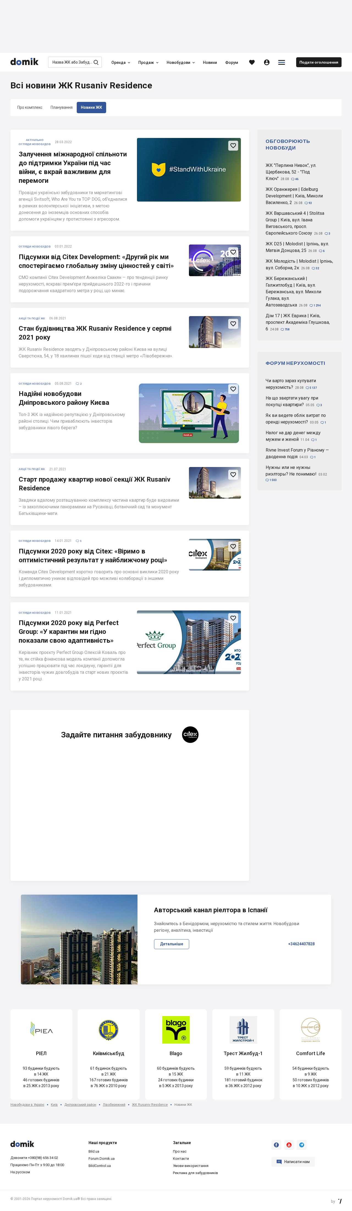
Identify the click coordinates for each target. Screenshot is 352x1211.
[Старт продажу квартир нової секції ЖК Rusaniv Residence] (215, 483)
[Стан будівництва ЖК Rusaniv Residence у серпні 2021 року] (215, 332)
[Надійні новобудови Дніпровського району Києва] (189, 413)
